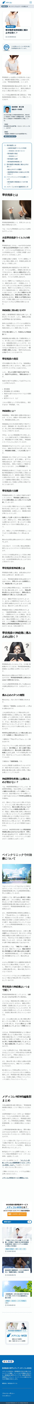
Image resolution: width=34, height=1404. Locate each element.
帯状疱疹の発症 (12, 153)
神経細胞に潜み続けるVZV (17, 151)
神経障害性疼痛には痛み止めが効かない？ (18, 173)
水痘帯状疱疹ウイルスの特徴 (16, 148)
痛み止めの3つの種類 (14, 169)
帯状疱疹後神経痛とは (14, 162)
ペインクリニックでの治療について (17, 178)
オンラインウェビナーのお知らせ (18, 6)
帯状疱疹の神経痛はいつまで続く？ (17, 183)
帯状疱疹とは (11, 145)
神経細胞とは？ (13, 156)
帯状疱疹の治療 (12, 159)
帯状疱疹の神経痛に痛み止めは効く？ (17, 165)
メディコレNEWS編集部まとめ (17, 187)
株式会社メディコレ (12, 1383)
